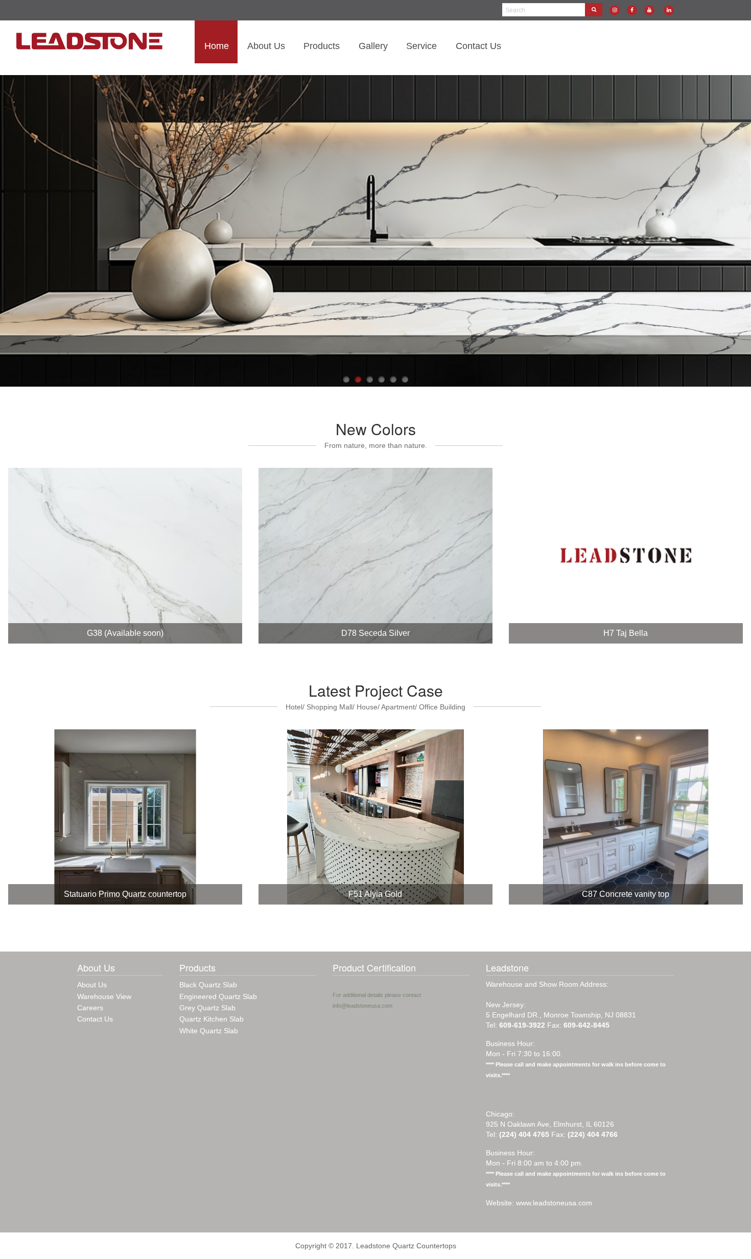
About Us (266, 46)
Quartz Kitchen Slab (211, 1019)
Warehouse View (104, 996)
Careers (90, 1008)
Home (216, 46)
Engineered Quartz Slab (218, 996)
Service (421, 46)
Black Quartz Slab (208, 985)
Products (321, 46)
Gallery (373, 46)
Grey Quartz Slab (207, 1008)
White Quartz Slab (208, 1031)
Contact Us (478, 46)
